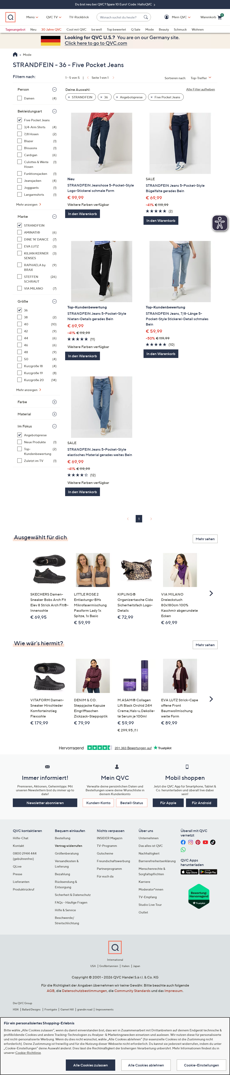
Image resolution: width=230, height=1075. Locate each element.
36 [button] (106, 97)
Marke (23, 216)
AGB (51, 990)
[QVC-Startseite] (15, 55)
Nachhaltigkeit (149, 853)
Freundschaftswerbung (113, 861)
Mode (149, 29)
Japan (136, 966)
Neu (33, 29)
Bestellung (62, 838)
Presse (17, 874)
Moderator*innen (151, 889)
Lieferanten (21, 882)
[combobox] (119, 17)
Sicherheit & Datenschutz (73, 895)
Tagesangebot (15, 29)
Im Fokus (25, 426)
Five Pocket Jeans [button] (167, 97)
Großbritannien (108, 966)
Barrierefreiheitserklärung (157, 861)
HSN (16, 1009)
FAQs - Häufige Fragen (71, 902)
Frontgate (50, 1009)
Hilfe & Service (65, 910)
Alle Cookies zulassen (90, 1065)
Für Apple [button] (168, 803)
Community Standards (132, 990)
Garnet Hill (67, 1009)
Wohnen (198, 29)
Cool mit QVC (76, 29)
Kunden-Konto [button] (98, 803)
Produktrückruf (23, 889)
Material (24, 414)
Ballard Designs (31, 1009)
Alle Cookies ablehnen (146, 1065)
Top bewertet (116, 29)
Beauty (164, 29)
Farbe (22, 402)
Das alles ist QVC (151, 846)
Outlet (143, 912)
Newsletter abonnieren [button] (45, 803)
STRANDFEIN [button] (81, 97)
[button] (172, 17)
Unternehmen (149, 838)
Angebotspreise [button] (131, 97)
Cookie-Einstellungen (201, 1065)
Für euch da (105, 876)
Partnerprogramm (109, 868)
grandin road (84, 1009)
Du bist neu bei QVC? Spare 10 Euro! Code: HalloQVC (114, 4)
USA (93, 966)
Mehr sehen (205, 539)
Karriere (144, 882)
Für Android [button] (201, 803)
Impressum (173, 990)
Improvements (104, 1009)
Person (23, 89)
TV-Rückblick (79, 17)
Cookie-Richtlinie (28, 1053)
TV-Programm (107, 846)
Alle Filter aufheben (200, 89)
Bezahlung (62, 874)
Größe (23, 301)
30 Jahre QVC (51, 29)
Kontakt (18, 846)
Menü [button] (30, 17)
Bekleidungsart (30, 111)
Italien (126, 966)
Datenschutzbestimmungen (84, 990)
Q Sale (135, 29)
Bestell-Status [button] (131, 803)
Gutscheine (105, 853)
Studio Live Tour (150, 904)
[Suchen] (146, 17)
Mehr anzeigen (27, 204)
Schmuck (180, 29)
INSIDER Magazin (109, 838)
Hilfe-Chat (20, 838)
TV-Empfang (148, 897)
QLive (17, 866)
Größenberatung (67, 853)
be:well (96, 29)
